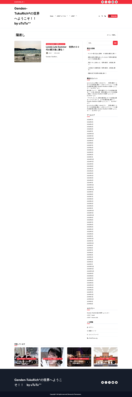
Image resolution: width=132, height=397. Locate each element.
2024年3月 (90, 178)
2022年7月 (90, 222)
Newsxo (70, 394)
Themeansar (77, 394)
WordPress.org (93, 338)
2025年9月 (90, 140)
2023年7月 (90, 196)
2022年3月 (90, 231)
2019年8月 (90, 303)
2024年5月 (90, 173)
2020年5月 (90, 283)
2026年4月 (90, 124)
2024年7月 (90, 168)
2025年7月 (90, 145)
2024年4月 (90, 175)
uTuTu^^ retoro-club (92, 317)
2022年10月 (90, 215)
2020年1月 (90, 292)
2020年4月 (90, 285)
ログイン (91, 327)
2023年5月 (90, 199)
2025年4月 (90, 150)
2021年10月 (90, 243)
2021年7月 (90, 250)
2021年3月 (90, 259)
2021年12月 (90, 238)
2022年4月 (90, 229)
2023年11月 (90, 187)
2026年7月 (90, 119)
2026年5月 (90, 122)
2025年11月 (90, 136)
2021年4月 (90, 257)
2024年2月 (90, 180)
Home (51, 16)
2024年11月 (90, 161)
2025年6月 (90, 147)
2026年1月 (90, 131)
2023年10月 (90, 189)
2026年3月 (90, 126)
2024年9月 (90, 164)
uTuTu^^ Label (91, 315)
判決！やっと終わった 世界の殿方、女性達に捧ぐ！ (101, 63)
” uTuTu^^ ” (73, 16)
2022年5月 (90, 227)
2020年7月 (90, 278)
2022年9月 (90, 217)
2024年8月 (90, 166)
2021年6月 (90, 252)
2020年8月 (90, 276)
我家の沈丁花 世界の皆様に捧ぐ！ (97, 73)
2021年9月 (90, 245)
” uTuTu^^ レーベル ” (61, 16)
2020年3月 (90, 287)
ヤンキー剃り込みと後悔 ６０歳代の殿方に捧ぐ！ (102, 53)
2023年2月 (90, 206)
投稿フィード (92, 331)
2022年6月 (90, 224)
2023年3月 (90, 203)
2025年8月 (90, 143)
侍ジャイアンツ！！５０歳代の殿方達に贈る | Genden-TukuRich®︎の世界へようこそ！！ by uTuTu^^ (102, 86)
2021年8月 (90, 248)
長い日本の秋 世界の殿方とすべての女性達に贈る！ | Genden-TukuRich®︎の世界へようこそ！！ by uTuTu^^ (102, 93)
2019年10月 (90, 299)
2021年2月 (90, 262)
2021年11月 (90, 241)
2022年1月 (90, 236)
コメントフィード (94, 334)
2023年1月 (90, 208)
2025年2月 (90, 154)
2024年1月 (90, 182)
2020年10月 (90, 271)
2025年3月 (90, 152)
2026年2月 (90, 129)
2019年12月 (90, 294)
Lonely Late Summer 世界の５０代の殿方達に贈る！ (62, 48)
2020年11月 (90, 269)
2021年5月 (90, 255)
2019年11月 (90, 297)
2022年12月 (90, 210)
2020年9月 (90, 273)
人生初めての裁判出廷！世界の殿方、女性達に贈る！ (101, 68)
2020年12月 (90, 266)
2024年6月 (90, 171)
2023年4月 (90, 201)
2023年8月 (90, 194)
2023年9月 (90, 192)
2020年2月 (90, 290)
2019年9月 (90, 301)
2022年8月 (90, 220)
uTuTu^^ (50, 53)
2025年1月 (90, 157)
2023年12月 (90, 185)
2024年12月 (90, 159)
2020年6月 (90, 280)
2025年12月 (90, 133)
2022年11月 (90, 213)
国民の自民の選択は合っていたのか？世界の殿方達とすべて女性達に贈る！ (102, 58)
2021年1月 (90, 264)
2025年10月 (90, 138)
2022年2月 (90, 234)
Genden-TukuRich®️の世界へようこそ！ (56, 44)
